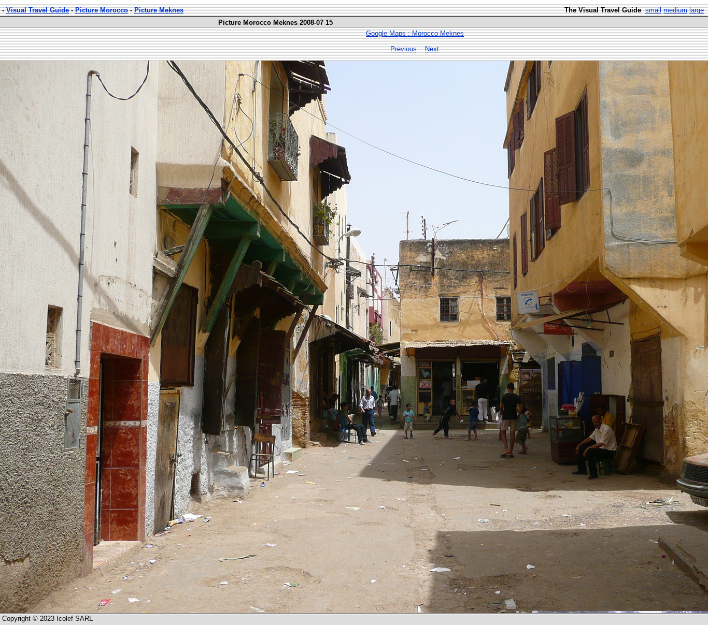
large (696, 10)
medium (675, 10)
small (653, 10)
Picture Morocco (101, 10)
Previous (403, 49)
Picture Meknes (158, 10)
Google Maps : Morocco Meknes (415, 33)
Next (432, 49)
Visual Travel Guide (37, 10)
